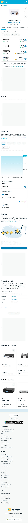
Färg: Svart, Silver (14, 24)
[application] (14, 164)
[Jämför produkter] (25, 16)
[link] (8, 361)
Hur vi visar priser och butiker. (16, 66)
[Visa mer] (2, 40)
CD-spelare (5, 5)
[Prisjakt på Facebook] (12, 516)
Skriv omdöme (16, 22)
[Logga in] (26, 2)
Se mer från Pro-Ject (6, 308)
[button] (25, 8)
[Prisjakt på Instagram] (15, 516)
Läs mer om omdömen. (11, 221)
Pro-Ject (14, 296)
